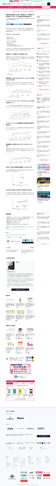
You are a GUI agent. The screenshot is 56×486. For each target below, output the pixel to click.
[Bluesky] (44, 443)
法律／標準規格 (8, 463)
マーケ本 (9, 383)
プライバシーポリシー (10, 448)
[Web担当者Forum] (10, 443)
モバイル (22, 465)
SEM (14, 466)
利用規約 (41, 447)
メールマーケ (8, 466)
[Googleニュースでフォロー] (47, 443)
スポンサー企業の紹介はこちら (44, 436)
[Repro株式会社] (20, 418)
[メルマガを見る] (38, 443)
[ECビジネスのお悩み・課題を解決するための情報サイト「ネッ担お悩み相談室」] (23, 481)
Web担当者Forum (10, 4)
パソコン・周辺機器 (31, 383)
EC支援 (39, 1)
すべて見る (44, 244)
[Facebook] (30, 357)
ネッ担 (15, 360)
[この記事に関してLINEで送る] (32, 240)
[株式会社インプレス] (12, 477)
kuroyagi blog (27, 285)
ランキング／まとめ (31, 463)
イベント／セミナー (39, 462)
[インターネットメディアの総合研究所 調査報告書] (46, 472)
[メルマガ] (27, 357)
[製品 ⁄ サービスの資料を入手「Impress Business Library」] (23, 478)
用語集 (47, 462)
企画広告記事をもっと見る (44, 159)
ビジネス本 (16, 383)
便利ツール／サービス (31, 462)
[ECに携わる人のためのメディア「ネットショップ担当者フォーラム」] (46, 475)
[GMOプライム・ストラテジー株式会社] (40, 428)
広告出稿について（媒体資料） (22, 447)
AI (16, 9)
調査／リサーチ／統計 (41, 9)
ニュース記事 (47, 459)
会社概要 (30, 448)
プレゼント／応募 (48, 460)
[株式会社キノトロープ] (20, 428)
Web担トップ (7, 11)
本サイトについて (10, 447)
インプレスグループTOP (43, 448)
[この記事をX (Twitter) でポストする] (25, 240)
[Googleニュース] (30, 360)
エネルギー (32, 1)
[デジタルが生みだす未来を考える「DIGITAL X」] (31, 478)
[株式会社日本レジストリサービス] (10, 428)
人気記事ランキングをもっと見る (44, 89)
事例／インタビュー (39, 457)
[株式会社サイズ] (30, 428)
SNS (18, 9)
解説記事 (47, 457)
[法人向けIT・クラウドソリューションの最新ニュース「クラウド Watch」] (23, 475)
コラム (29, 460)
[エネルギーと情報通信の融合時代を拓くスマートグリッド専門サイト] (39, 475)
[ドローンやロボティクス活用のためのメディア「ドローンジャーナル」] (39, 478)
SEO (7, 9)
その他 (22, 466)
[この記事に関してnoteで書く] (30, 240)
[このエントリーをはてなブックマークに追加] (27, 240)
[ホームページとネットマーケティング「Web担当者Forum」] (39, 472)
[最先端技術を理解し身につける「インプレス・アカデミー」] (46, 478)
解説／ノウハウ (31, 457)
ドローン (35, 1)
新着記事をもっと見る (44, 43)
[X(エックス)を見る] (42, 443)
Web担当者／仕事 (48, 9)
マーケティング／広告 (12, 9)
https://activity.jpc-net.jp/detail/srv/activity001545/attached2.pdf (15, 229)
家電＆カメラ (24, 383)
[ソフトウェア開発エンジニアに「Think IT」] (31, 472)
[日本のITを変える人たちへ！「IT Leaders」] (31, 475)
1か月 (48, 51)
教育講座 (37, 1)
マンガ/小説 (38, 460)
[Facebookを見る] (40, 443)
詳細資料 (11, 74)
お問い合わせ (31, 447)
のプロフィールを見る (20, 289)
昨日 (39, 51)
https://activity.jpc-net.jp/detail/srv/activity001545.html (16, 234)
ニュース (11, 11)
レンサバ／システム (23, 463)
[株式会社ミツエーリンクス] (10, 418)
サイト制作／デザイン (31, 9)
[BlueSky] (27, 360)
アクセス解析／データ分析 (24, 9)
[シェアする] (23, 240)
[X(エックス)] (32, 357)
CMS (36, 9)
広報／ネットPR (8, 465)
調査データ (30, 459)
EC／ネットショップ (16, 465)
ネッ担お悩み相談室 (19, 360)
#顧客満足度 (20, 237)
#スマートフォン (16, 237)
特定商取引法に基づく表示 (22, 448)
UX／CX (15, 463)
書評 (37, 459)
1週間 (43, 51)
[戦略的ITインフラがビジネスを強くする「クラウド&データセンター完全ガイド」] (23, 472)
